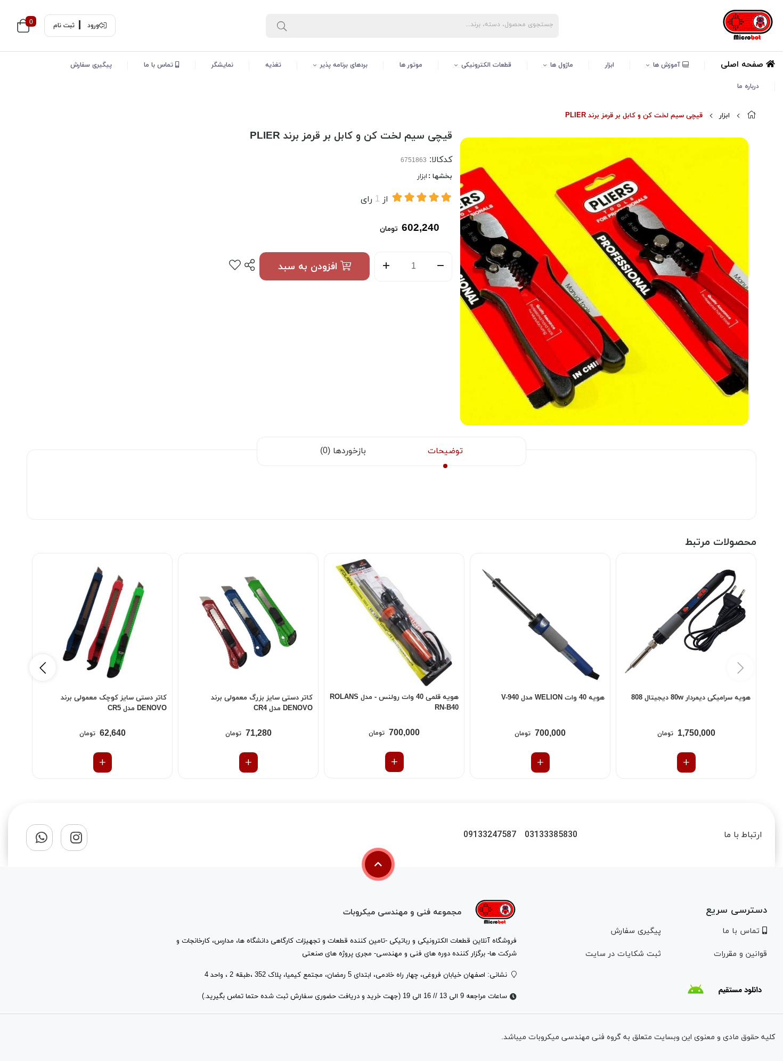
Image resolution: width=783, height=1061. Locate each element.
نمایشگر (222, 65)
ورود (93, 25)
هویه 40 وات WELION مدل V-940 (553, 698)
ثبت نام (64, 25)
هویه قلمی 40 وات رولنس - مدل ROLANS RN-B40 (394, 703)
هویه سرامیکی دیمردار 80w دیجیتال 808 (691, 698)
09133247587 (489, 835)
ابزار (609, 65)
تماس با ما (159, 65)
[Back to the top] (378, 864)
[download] (724, 989)
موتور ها (410, 65)
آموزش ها (667, 65)
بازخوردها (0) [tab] (343, 451)
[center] (282, 25)
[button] (42, 667)
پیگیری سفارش (91, 65)
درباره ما (748, 86)
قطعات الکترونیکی (486, 65)
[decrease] (440, 267)
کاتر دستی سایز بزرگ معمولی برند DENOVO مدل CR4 (262, 703)
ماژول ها (561, 65)
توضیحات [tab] (445, 451)
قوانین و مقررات (740, 954)
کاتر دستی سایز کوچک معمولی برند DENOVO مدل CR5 (114, 703)
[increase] (385, 267)
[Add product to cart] (686, 762)
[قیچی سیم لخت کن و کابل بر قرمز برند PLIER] (495, 912)
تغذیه (273, 65)
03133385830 (551, 835)
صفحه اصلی (743, 64)
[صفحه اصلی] (751, 115)
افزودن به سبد (309, 267)
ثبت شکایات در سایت (623, 954)
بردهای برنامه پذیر (344, 65)
